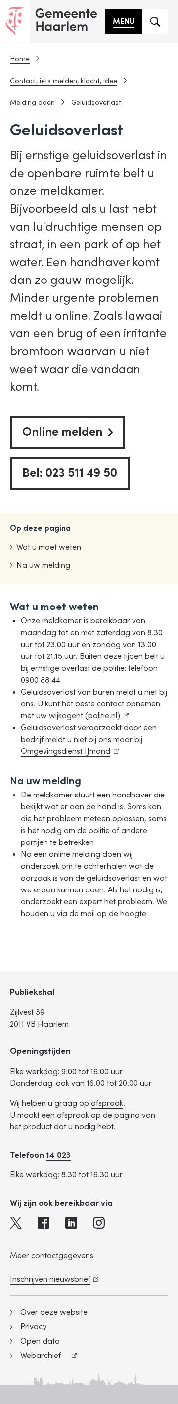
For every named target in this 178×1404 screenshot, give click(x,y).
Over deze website (54, 1312)
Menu (123, 21)
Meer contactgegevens (51, 1255)
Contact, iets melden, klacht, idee (63, 81)
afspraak (107, 1103)
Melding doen (32, 102)
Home (20, 59)
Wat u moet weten (48, 547)
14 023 (58, 1155)
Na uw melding (43, 565)
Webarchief (35, 1356)
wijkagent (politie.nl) (87, 715)
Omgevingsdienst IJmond (68, 751)
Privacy (33, 1326)
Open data (40, 1341)
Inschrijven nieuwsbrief (52, 1279)
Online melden (62, 432)
